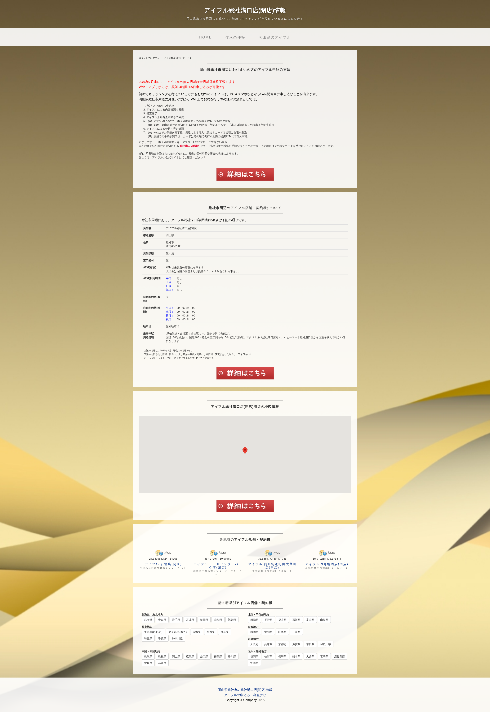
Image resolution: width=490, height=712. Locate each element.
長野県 (268, 619)
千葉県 (162, 638)
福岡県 (254, 656)
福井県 (282, 619)
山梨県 (324, 619)
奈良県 (310, 644)
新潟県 (254, 619)
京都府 (282, 644)
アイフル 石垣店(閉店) (163, 564)
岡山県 (176, 656)
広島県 (190, 656)
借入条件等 (235, 37)
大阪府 (254, 644)
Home (205, 37)
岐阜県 (282, 632)
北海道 (148, 619)
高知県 (162, 663)
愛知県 (268, 632)
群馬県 (225, 632)
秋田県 (204, 619)
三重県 (296, 632)
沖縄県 (254, 663)
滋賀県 (296, 644)
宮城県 (190, 619)
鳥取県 (148, 656)
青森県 (162, 619)
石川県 (296, 619)
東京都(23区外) (177, 632)
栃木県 (211, 632)
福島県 (232, 619)
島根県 (162, 656)
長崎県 (282, 656)
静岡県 (254, 632)
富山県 (310, 619)
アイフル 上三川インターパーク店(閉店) (218, 566)
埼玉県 (148, 638)
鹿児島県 (339, 656)
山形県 (218, 619)
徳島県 (218, 656)
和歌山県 (325, 644)
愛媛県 (148, 663)
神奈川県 (177, 638)
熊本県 (296, 656)
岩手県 (176, 619)
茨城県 (197, 632)
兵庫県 (268, 644)
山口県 (204, 656)
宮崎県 (324, 656)
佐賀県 (268, 656)
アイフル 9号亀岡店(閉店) (326, 564)
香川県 (232, 656)
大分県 (310, 656)
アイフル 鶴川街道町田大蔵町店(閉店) (272, 566)
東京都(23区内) (153, 632)
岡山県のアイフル (275, 37)
